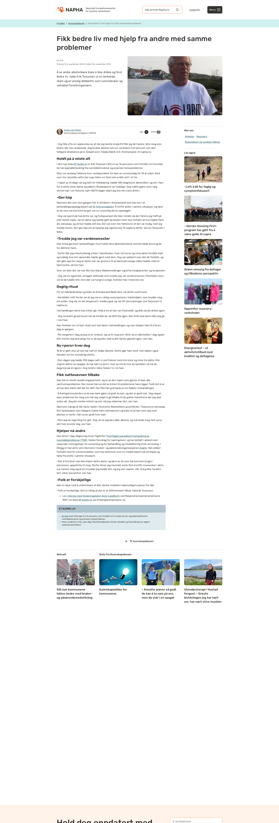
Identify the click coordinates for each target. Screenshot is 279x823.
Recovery (201, 136)
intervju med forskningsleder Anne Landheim (93, 495)
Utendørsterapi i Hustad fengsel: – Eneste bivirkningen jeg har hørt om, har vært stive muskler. (203, 595)
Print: (154, 132)
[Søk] (177, 9)
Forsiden (61, 23)
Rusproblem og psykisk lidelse (202, 142)
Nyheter (189, 136)
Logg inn (195, 9)
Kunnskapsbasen (76, 23)
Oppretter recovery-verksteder (198, 310)
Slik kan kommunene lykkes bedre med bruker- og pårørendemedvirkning (74, 593)
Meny (212, 9)
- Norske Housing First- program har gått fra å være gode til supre (200, 230)
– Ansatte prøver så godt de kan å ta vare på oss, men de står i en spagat (159, 593)
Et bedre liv (80, 164)
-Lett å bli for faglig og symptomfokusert (199, 188)
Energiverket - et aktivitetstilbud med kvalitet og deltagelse (199, 352)
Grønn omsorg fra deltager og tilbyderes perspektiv (202, 271)
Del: (142, 132)
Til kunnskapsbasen (142, 541)
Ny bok (65, 516)
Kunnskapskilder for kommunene (113, 591)
